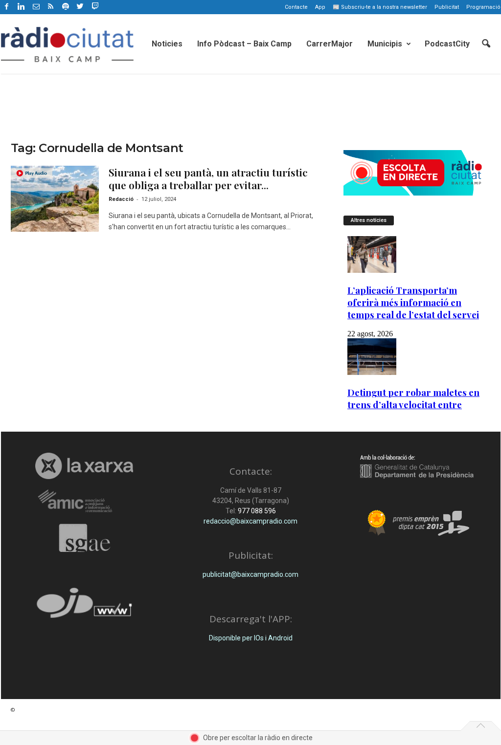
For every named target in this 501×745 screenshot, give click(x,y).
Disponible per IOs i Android (251, 638)
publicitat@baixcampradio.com (250, 574)
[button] (486, 44)
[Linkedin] (21, 7)
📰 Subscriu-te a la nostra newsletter (380, 7)
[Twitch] (93, 5)
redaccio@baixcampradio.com (250, 521)
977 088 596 (256, 511)
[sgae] (84, 538)
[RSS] (51, 7)
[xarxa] (84, 466)
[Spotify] (65, 7)
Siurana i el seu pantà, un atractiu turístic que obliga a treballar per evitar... (208, 178)
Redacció (121, 199)
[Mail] (36, 7)
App (320, 7)
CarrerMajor (329, 43)
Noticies (167, 43)
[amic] (84, 501)
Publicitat (446, 7)
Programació (483, 7)
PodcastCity (447, 43)
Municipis (384, 43)
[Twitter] (80, 7)
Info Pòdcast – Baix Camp (244, 43)
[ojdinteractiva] (84, 606)
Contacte (296, 7)
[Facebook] (7, 7)
